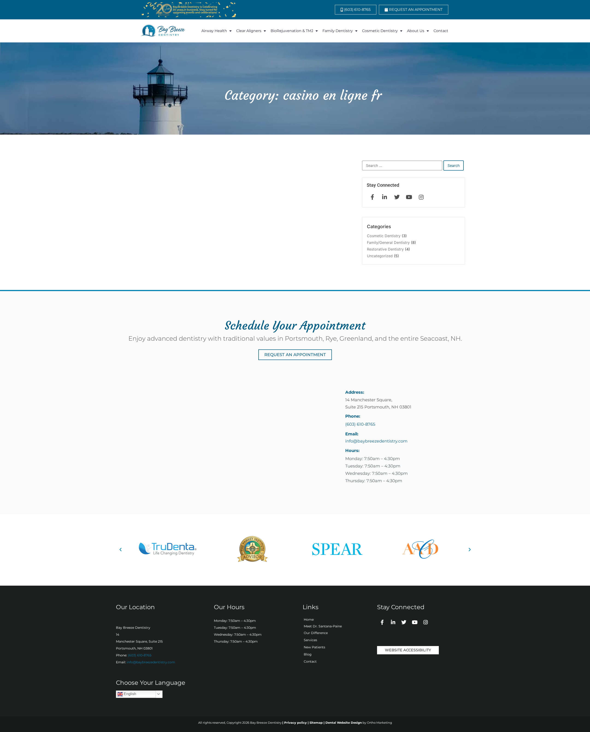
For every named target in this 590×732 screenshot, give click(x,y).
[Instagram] (425, 622)
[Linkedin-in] (393, 622)
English (129, 694)
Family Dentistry (337, 31)
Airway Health (214, 31)
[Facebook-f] (382, 622)
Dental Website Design (343, 722)
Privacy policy (295, 722)
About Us (415, 31)
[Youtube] (415, 622)
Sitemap (316, 722)
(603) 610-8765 (139, 655)
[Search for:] (402, 165)
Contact (441, 31)
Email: (351, 434)
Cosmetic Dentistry (380, 31)
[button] (120, 549)
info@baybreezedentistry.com (151, 662)
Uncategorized (380, 256)
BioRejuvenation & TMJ (292, 31)
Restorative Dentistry (385, 249)
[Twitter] (404, 622)
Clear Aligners (248, 31)
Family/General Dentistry (388, 242)
